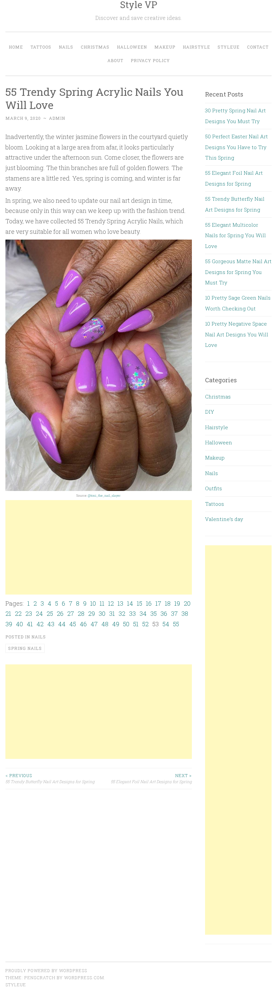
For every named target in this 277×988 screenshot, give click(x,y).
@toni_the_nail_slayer (104, 495)
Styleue (229, 47)
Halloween (132, 47)
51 (135, 624)
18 (168, 603)
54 (165, 624)
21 (8, 613)
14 (130, 603)
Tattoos (40, 47)
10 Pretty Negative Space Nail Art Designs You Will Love (236, 334)
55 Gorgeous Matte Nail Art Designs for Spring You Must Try (238, 272)
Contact (258, 47)
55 (176, 624)
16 (149, 603)
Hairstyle (196, 47)
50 (126, 624)
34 (143, 613)
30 (102, 613)
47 (94, 624)
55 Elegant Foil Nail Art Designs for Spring (151, 778)
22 (18, 613)
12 (111, 603)
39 (8, 624)
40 (19, 624)
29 (91, 613)
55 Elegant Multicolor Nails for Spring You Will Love (235, 235)
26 (60, 613)
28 (81, 613)
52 (145, 624)
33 (132, 613)
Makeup (164, 47)
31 (112, 613)
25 (50, 613)
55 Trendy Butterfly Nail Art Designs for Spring (50, 778)
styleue (15, 984)
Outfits (213, 488)
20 (187, 603)
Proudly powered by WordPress (46, 970)
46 (83, 624)
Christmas (95, 47)
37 (174, 613)
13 (120, 603)
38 (184, 613)
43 (50, 624)
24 (39, 613)
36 (163, 613)
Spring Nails (25, 648)
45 (72, 624)
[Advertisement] (98, 547)
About (115, 60)
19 (177, 603)
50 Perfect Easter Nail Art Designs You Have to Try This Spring (236, 147)
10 (93, 603)
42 (40, 624)
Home (16, 47)
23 (28, 613)
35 (153, 613)
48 (104, 624)
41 (30, 624)
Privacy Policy (150, 60)
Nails (66, 47)
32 (122, 613)
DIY (209, 411)
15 (139, 603)
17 (158, 603)
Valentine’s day (224, 519)
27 (70, 613)
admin (57, 118)
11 (102, 603)
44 (62, 624)
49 (115, 624)
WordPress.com (84, 977)
